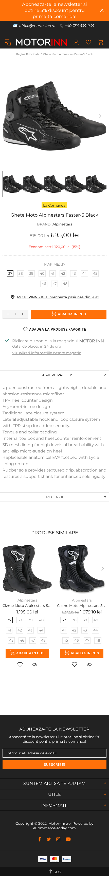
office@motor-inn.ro (37, 25)
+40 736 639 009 (79, 25)
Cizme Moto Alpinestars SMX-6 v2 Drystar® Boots (81, 605)
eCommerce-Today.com (54, 828)
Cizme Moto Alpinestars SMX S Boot (27, 605)
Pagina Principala (27, 54)
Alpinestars (62, 224)
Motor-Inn (41, 42)
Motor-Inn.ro (59, 823)
